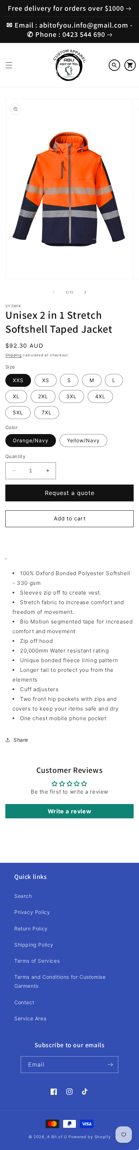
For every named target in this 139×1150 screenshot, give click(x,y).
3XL (71, 396)
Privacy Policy (32, 912)
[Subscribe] (110, 1064)
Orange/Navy (30, 440)
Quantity (15, 456)
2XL (43, 396)
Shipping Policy (33, 945)
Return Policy (31, 928)
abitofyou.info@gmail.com (83, 25)
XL (16, 396)
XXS (18, 380)
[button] (9, 65)
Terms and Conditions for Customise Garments (59, 981)
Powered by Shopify (89, 1136)
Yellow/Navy (83, 440)
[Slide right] (85, 292)
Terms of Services (37, 961)
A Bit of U (57, 1136)
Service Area (30, 1018)
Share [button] (21, 740)
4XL (100, 396)
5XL (18, 412)
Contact (24, 1002)
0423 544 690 (83, 34)
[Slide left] (54, 292)
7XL (47, 412)
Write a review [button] (69, 811)
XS (45, 380)
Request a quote (69, 492)
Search (23, 896)
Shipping (13, 355)
